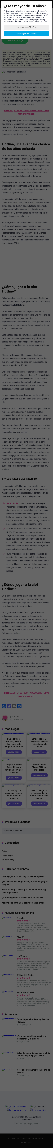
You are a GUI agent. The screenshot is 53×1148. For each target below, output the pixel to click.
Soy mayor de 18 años (26, 33)
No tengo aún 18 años (26, 27)
